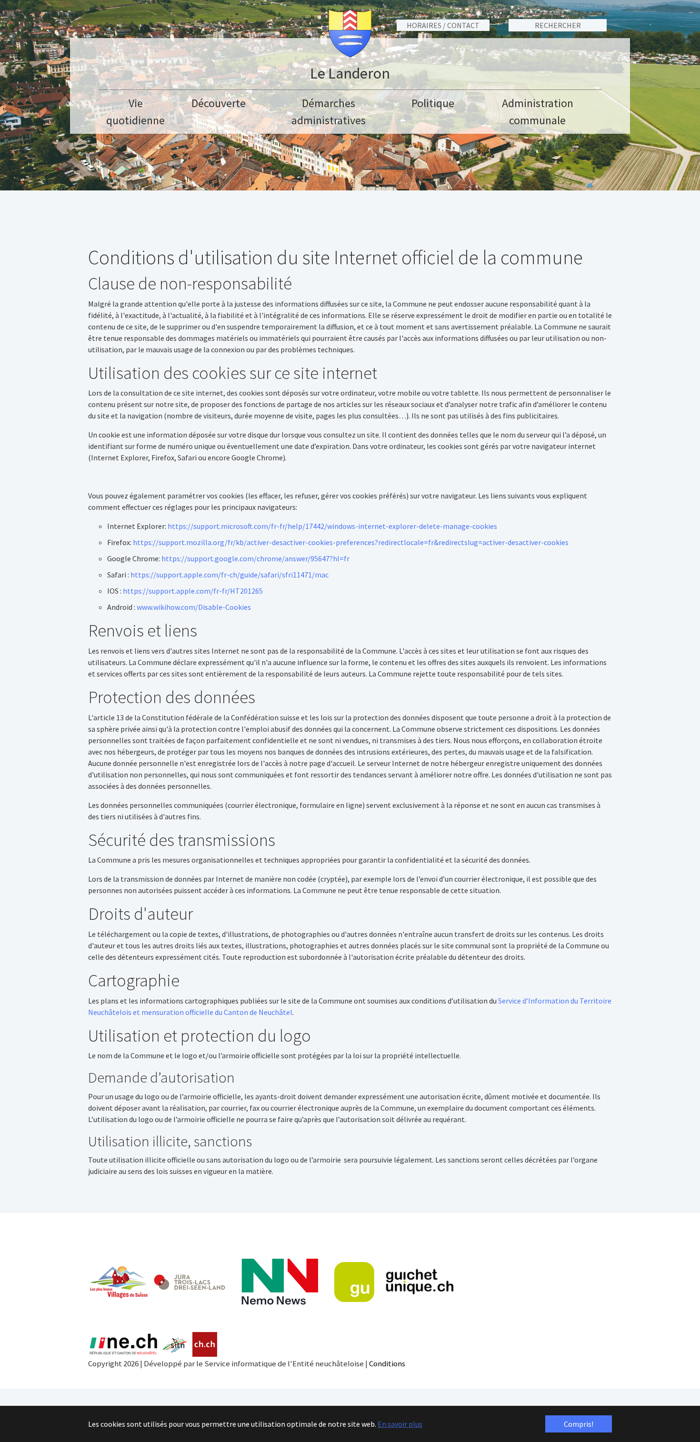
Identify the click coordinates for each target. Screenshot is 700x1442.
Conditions (387, 1363)
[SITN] (175, 1344)
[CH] (205, 1345)
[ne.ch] (123, 1344)
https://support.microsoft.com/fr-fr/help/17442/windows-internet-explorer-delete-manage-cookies (332, 526)
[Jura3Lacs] (189, 1282)
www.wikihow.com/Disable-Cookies (194, 607)
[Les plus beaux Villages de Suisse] (118, 1282)
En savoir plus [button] (400, 1424)
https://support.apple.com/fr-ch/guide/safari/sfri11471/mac (229, 574)
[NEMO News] (280, 1282)
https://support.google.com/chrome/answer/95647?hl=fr (255, 558)
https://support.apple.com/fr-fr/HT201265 (193, 591)
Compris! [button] (578, 1424)
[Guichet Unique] (393, 1282)
